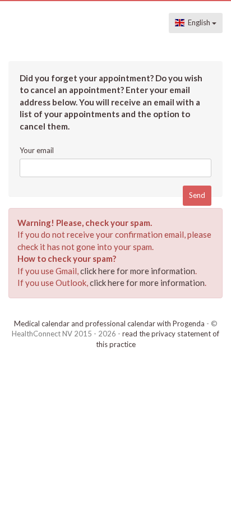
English (198, 22)
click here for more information (137, 271)
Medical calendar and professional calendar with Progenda (109, 323)
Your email (37, 150)
